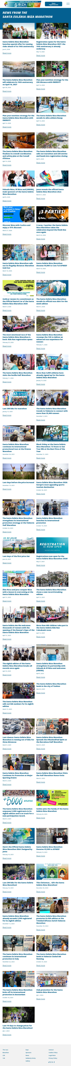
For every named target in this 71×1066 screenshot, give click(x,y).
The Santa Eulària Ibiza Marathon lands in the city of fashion (51, 685)
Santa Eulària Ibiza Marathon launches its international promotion (49, 520)
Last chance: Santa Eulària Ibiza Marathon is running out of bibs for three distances (18, 739)
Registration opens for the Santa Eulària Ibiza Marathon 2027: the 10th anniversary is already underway (51, 45)
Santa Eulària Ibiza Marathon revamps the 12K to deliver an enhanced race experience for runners (49, 338)
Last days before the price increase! (18, 482)
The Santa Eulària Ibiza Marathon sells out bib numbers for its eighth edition (18, 703)
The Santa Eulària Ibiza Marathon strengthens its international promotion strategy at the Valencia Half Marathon (18, 521)
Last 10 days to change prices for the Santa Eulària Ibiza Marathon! (18, 1026)
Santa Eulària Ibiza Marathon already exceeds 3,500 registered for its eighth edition (17, 918)
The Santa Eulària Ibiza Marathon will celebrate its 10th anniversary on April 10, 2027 (18, 82)
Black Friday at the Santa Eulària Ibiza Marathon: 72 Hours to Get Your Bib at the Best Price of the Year (50, 448)
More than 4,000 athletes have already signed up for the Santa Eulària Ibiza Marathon (50, 375)
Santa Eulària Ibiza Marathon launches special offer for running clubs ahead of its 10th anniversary (18, 44)
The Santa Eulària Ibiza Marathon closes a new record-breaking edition (51, 591)
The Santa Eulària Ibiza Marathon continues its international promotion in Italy (17, 956)
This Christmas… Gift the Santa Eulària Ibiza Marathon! (50, 883)
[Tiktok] (49, 1062)
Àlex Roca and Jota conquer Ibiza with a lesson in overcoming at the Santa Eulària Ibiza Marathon (18, 591)
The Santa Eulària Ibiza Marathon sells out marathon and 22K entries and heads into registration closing (51, 153)
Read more (7, 53)
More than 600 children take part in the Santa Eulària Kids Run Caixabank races (52, 627)
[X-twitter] (52, 1062)
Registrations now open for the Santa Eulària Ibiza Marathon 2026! (52, 557)
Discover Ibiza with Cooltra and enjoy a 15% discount (16, 226)
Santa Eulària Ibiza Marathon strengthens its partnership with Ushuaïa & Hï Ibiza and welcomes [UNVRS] (51, 667)
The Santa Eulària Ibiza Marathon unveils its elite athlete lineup (51, 116)
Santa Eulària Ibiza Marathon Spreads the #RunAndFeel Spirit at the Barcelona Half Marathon (51, 739)
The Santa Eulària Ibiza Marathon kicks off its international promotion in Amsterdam (17, 992)
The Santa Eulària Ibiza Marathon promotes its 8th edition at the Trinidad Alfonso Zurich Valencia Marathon (51, 919)
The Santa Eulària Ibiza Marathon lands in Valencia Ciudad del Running (51, 956)
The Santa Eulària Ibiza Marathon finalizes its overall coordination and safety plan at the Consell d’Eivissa (17, 155)
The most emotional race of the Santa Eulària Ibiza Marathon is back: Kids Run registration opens (17, 337)
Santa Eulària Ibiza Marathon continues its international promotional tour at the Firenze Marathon (17, 448)
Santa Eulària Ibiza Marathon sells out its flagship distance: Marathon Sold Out (18, 265)
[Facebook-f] (54, 1062)
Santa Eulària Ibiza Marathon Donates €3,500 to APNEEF (49, 848)
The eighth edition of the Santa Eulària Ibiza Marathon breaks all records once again (17, 665)
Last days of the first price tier (16, 556)
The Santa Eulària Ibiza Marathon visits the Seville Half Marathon (17, 374)
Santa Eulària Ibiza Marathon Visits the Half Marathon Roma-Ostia (52, 774)
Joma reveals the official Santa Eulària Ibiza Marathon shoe (50, 190)
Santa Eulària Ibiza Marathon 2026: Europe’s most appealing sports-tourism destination (52, 484)
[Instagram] (50, 1062)
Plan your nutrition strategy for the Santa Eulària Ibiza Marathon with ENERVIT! (18, 117)
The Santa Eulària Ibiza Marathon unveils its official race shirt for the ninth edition (52, 301)
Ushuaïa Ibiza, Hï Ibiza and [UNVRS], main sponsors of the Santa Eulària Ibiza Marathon (18, 191)
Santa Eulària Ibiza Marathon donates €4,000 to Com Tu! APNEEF (51, 264)
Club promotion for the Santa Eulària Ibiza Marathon (49, 991)
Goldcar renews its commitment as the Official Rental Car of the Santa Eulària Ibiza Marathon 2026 (18, 301)
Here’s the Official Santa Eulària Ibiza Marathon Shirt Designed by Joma (17, 849)
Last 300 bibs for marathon (15, 408)
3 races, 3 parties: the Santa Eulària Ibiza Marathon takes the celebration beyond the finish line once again (52, 228)
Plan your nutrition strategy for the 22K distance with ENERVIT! (52, 81)
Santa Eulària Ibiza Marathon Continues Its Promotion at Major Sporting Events (17, 775)
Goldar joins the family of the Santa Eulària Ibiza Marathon (52, 810)
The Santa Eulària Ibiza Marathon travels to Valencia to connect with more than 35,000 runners (52, 410)
